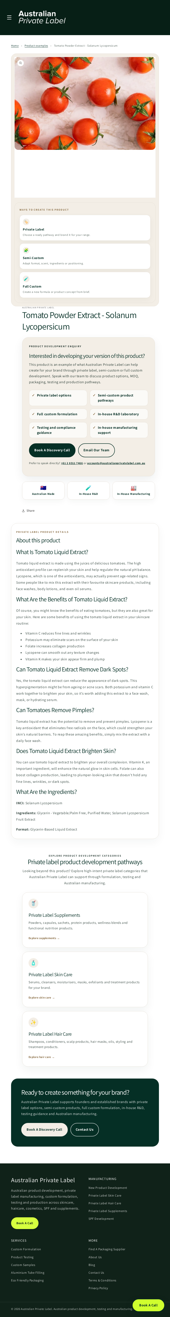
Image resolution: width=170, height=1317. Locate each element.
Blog (92, 1265)
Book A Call (24, 1223)
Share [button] (31, 511)
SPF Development (101, 1219)
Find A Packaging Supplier (107, 1249)
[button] (9, 17)
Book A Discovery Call (52, 450)
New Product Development (108, 1188)
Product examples (36, 46)
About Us (95, 1257)
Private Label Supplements (108, 1211)
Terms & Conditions (102, 1280)
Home (15, 46)
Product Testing (22, 1257)
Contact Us (85, 1129)
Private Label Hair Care (105, 1203)
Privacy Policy (98, 1288)
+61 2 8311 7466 (72, 463)
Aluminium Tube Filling (27, 1273)
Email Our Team (96, 450)
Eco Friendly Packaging (27, 1280)
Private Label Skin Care (105, 1195)
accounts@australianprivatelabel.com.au (116, 463)
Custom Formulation (26, 1249)
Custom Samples (23, 1265)
